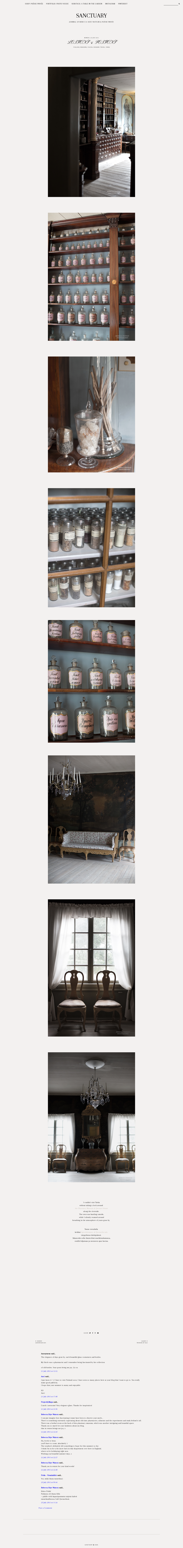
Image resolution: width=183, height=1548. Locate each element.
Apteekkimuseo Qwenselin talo (94, 1232)
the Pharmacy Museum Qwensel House (91, 1208)
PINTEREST (122, 4)
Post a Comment (45, 1508)
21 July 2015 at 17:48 (49, 1397)
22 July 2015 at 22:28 (49, 1470)
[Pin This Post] (95, 1333)
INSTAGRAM (110, 4)
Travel (102, 47)
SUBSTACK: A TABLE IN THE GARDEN (87, 4)
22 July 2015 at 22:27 (49, 1457)
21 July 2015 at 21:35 (49, 1409)
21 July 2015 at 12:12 (49, 1371)
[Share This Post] (92, 1333)
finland (76, 47)
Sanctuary (91, 15)
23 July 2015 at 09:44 (49, 1482)
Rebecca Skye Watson (50, 1414)
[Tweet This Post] (90, 1333)
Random (96, 47)
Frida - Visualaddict (49, 1475)
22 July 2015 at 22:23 (49, 1432)
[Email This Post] (98, 1333)
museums (83, 47)
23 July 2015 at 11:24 (49, 1502)
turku (108, 47)
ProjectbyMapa (47, 1402)
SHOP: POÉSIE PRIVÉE (34, 4)
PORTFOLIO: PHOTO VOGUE (57, 4)
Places (90, 47)
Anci (43, 1376)
